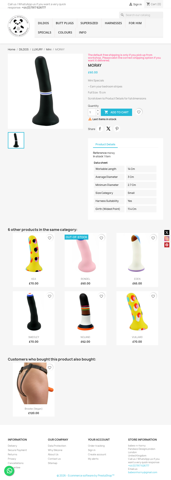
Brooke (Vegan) (34, 408)
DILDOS (43, 23)
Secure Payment (17, 450)
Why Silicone (55, 450)
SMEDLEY (33, 337)
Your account (99, 439)
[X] (166, 232)
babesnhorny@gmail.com (142, 472)
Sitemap (52, 463)
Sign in (92, 450)
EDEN (137, 278)
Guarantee (14, 467)
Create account (97, 454)
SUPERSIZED (89, 23)
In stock (98, 156)
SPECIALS (44, 32)
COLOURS (65, 32)
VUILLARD (137, 337)
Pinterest (117, 128)
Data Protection (57, 445)
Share (100, 128)
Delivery (12, 445)
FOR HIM (135, 23)
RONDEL (85, 278)
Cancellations (16, 463)
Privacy (12, 458)
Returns (12, 454)
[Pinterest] (166, 244)
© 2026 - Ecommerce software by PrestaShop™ (85, 475)
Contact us (54, 458)
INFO (82, 32)
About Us (53, 454)
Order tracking (96, 445)
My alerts (93, 458)
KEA (33, 278)
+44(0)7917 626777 (34, 7)
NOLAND (85, 337)
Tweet (108, 128)
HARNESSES (113, 23)
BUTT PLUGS (65, 23)
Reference (100, 153)
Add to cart (116, 112)
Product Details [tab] (105, 144)
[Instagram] (166, 238)
